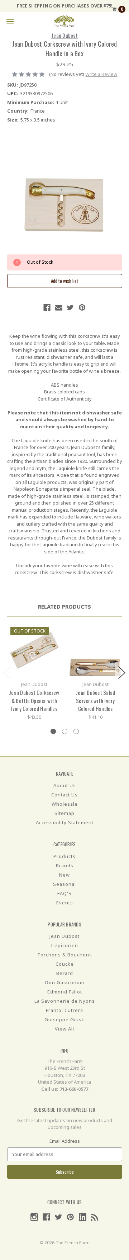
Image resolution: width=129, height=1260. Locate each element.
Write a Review (101, 74)
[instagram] (34, 1217)
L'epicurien (64, 945)
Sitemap (64, 813)
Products (64, 856)
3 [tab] (76, 731)
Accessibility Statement (65, 822)
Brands (64, 865)
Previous (7, 672)
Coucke (65, 964)
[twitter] (70, 307)
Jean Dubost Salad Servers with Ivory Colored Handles (95, 700)
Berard (64, 973)
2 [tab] (64, 731)
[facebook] (47, 307)
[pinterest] (82, 307)
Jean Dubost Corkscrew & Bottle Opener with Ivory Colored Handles (34, 700)
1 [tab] (53, 731)
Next (122, 672)
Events (64, 902)
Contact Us (64, 794)
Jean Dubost (64, 936)
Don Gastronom (64, 982)
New (64, 875)
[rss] (95, 1217)
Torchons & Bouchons (64, 954)
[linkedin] (82, 1217)
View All (64, 1029)
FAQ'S (64, 893)
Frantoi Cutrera (64, 1010)
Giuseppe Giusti (64, 1019)
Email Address (64, 1141)
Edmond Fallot (64, 991)
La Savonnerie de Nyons (64, 1001)
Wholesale (65, 804)
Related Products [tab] (64, 606)
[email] (58, 307)
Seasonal (64, 884)
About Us (64, 785)
